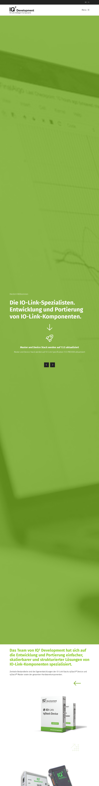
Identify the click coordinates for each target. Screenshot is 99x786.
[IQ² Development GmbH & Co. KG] (22, 10)
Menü (84, 10)
